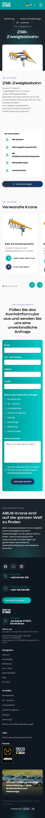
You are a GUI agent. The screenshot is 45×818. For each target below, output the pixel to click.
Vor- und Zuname (12, 357)
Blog (4, 677)
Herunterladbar (8, 673)
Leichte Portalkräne (10, 710)
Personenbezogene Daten (19, 472)
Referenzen (7, 664)
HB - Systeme (22, 22)
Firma (7, 345)
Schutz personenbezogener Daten (17, 737)
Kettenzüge (7, 719)
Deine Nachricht (12, 438)
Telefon (8, 369)
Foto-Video (7, 668)
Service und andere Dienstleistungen (18, 724)
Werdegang (7, 659)
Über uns (6, 655)
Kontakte (6, 682)
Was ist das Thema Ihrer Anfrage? (21, 394)
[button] (29, 4)
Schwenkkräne (8, 705)
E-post (7, 381)
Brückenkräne (8, 695)
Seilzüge (5, 715)
